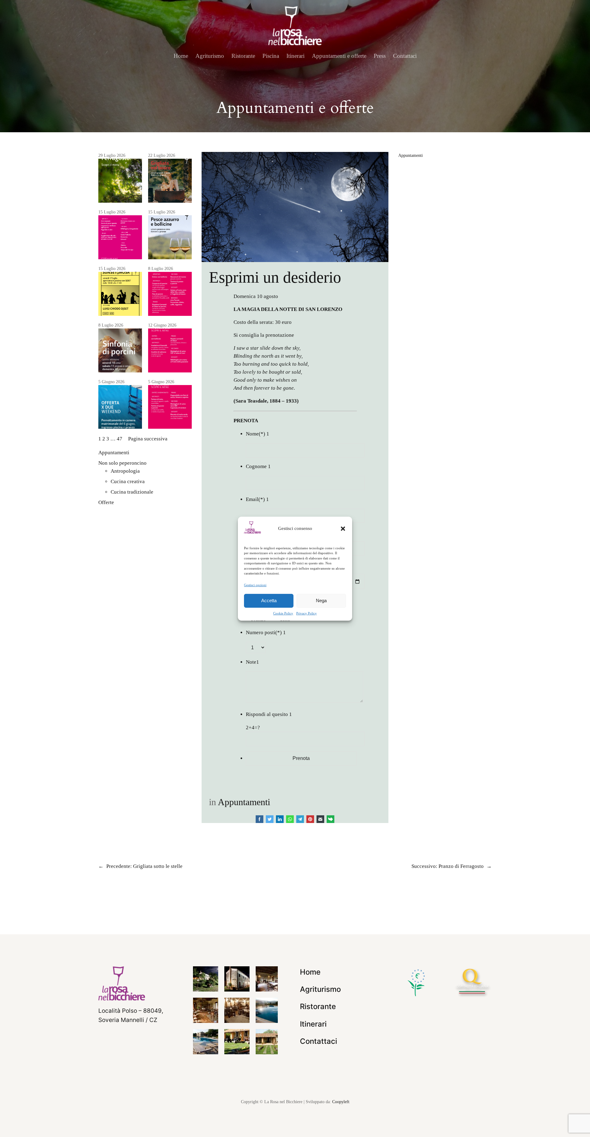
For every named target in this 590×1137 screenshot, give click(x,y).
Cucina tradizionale (132, 492)
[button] (343, 528)
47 (119, 439)
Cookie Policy (283, 613)
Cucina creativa (128, 481)
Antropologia (125, 471)
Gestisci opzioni (255, 584)
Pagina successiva (147, 439)
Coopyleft (340, 1101)
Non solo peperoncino (122, 463)
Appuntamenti (113, 452)
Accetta (269, 600)
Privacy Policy (306, 613)
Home (181, 56)
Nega (321, 600)
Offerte (106, 502)
